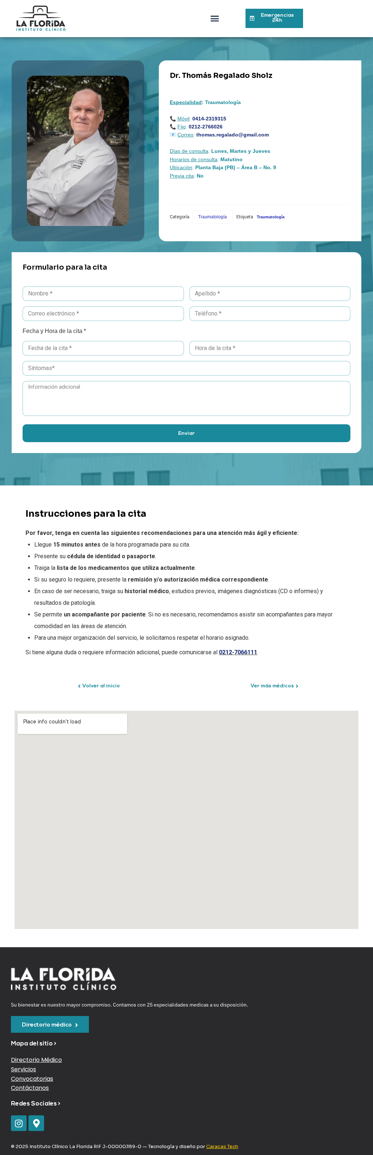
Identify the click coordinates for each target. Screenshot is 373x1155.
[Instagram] (19, 1123)
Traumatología (212, 216)
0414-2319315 (209, 119)
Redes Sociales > (35, 1104)
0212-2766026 (206, 127)
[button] (215, 18)
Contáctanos (30, 1088)
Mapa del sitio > (33, 1044)
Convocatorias (32, 1079)
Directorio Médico (36, 1060)
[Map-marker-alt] (36, 1123)
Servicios (23, 1069)
